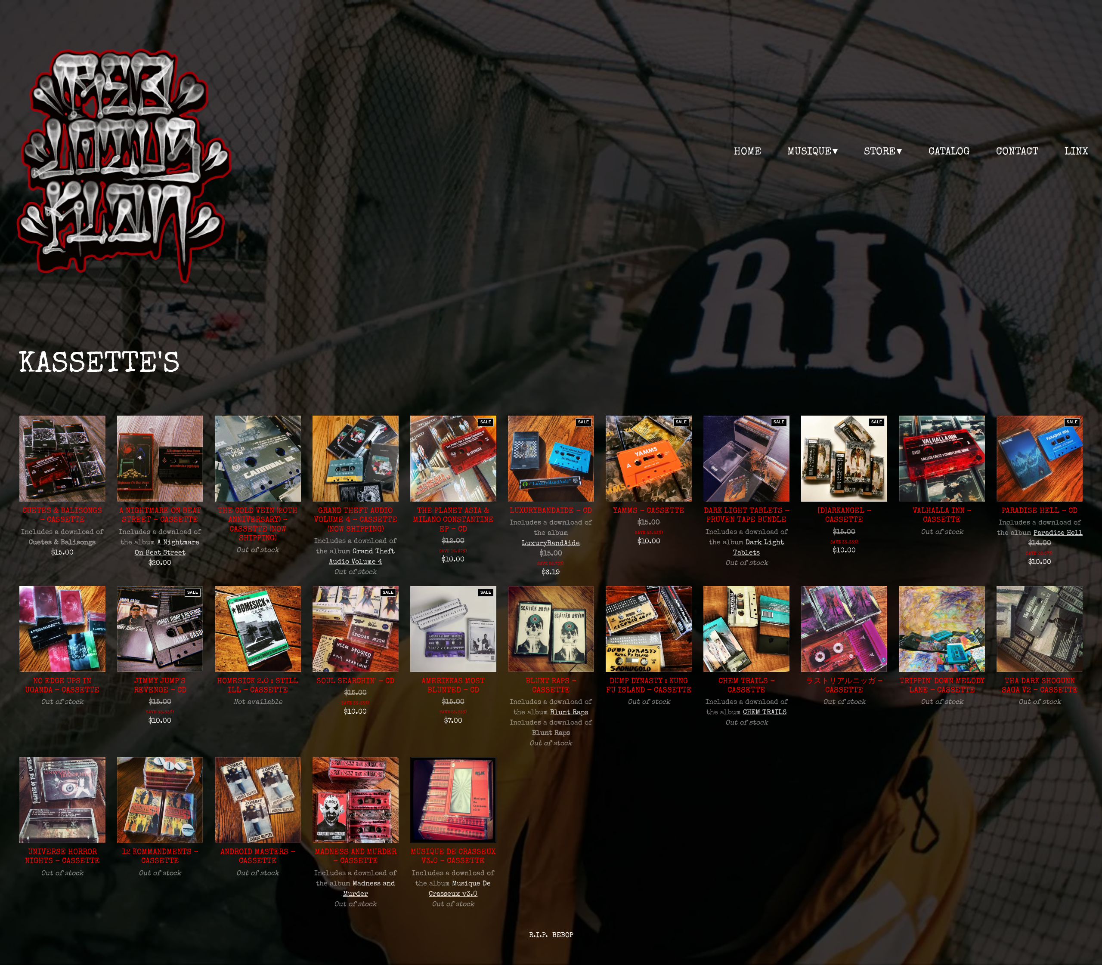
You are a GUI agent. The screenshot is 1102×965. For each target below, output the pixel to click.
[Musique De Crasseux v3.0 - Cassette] (453, 800)
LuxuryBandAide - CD (551, 511)
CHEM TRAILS (764, 712)
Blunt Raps (569, 712)
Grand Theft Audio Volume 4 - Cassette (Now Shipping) (355, 520)
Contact (1017, 152)
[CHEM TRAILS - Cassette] (746, 629)
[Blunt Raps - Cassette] (551, 629)
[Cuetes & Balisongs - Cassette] (62, 459)
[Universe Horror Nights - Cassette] (62, 800)
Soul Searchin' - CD (355, 681)
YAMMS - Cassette (648, 511)
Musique (809, 152)
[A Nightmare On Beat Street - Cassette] (160, 459)
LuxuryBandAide (551, 543)
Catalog (949, 152)
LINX (1076, 152)
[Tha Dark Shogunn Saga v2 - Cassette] (1040, 629)
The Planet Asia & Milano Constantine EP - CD (453, 520)
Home (747, 152)
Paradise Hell (1058, 533)
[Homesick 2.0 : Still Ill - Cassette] (258, 629)
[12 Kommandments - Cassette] (160, 800)
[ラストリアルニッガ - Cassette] (844, 629)
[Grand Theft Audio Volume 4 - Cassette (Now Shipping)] (356, 459)
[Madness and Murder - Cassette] (356, 800)
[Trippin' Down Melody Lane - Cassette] (942, 629)
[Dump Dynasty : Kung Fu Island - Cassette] (649, 629)
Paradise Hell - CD (1039, 511)
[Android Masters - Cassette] (258, 800)
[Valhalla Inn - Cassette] (942, 459)
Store (879, 152)
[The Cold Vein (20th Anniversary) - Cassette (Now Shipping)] (258, 459)
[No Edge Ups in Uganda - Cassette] (62, 629)
